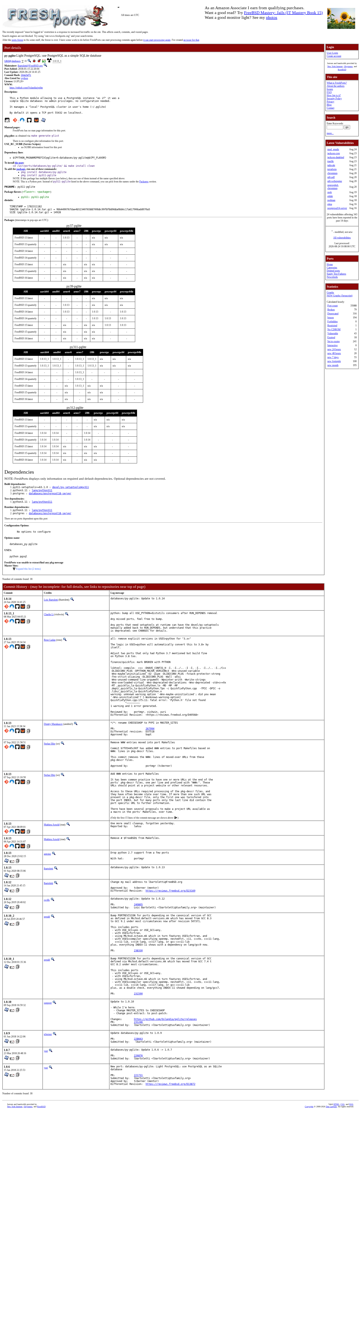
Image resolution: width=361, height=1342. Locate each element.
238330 (138, 950)
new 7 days (333, 357)
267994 (150, 728)
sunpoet (48, 1002)
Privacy (330, 101)
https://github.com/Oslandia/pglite (26, 87)
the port (19, 162)
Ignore (330, 317)
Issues (330, 89)
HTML (336, 1104)
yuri (46, 1051)
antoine (47, 853)
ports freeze (17, 39)
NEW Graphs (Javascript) (339, 295)
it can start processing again (156, 39)
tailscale (331, 165)
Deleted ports (333, 270)
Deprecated (332, 313)
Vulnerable (332, 333)
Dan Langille (331, 1106)
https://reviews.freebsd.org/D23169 (170, 890)
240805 (138, 904)
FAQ (329, 92)
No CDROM (334, 329)
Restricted (332, 325)
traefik (330, 161)
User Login (332, 52)
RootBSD (342, 69)
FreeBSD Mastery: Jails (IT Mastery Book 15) (283, 12)
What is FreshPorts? (337, 82)
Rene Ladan (50, 639)
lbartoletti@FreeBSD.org (30, 65)
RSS (351, 1104)
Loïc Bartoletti (51, 599)
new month (332, 365)
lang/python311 (42, 490)
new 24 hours (334, 349)
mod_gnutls (333, 149)
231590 (138, 993)
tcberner (48, 1034)
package (21, 169)
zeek (329, 192)
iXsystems (348, 66)
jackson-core (333, 153)
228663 (138, 1038)
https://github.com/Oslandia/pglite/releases (165, 1019)
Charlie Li (49, 614)
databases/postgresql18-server (50, 493)
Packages (144, 181)
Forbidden (332, 321)
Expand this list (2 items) (28, 568)
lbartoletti (48, 868)
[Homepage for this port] (7, 121)
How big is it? (334, 95)
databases (16, 61)
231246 (138, 1022)
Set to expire (333, 341)
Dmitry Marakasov (53, 724)
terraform (332, 169)
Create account (334, 56)
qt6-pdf (331, 177)
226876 (138, 1055)
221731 (138, 1075)
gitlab (330, 196)
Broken (331, 309)
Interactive (332, 345)
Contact (330, 107)
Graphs (330, 292)
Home (330, 264)
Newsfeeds (332, 277)
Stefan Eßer (49, 743)
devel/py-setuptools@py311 (70, 487)
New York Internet (335, 66)
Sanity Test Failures (336, 273)
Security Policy (334, 98)
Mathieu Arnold (52, 824)
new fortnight (334, 361)
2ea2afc (26, 75)
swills (47, 900)
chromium (332, 173)
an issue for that (191, 39)
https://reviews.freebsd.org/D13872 (170, 1084)
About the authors (335, 86)
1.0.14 (7, 61)
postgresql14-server (337, 208)
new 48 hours (334, 353)
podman (331, 200)
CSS (342, 1104)
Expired (331, 337)
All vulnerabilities (342, 237)
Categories (332, 267)
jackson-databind (335, 157)
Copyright (309, 1106)
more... (330, 133)
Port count (332, 305)
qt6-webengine (334, 181)
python (24, 78)
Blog (329, 104)
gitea (329, 204)
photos (271, 17)
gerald (47, 916)
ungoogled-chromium (333, 187)
